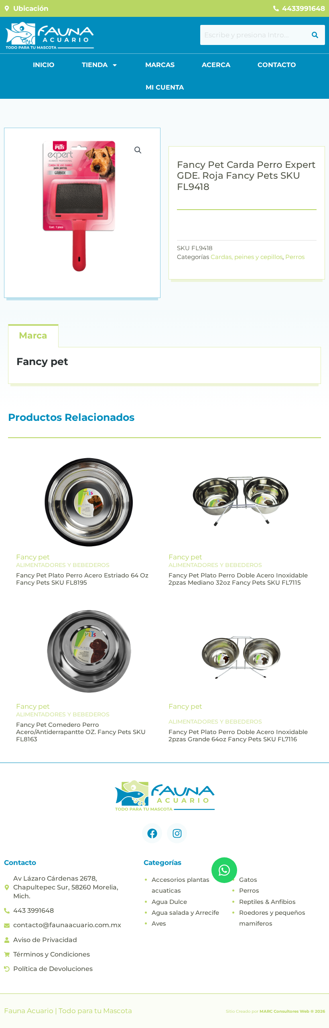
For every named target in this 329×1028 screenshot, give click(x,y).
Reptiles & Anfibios (267, 902)
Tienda (95, 65)
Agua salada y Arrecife (185, 912)
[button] (138, 150)
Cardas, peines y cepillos (246, 257)
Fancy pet (33, 557)
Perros (295, 257)
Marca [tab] (33, 335)
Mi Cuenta (165, 87)
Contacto (277, 65)
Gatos (248, 879)
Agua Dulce (169, 902)
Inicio (44, 65)
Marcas (160, 65)
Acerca (216, 65)
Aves (159, 923)
